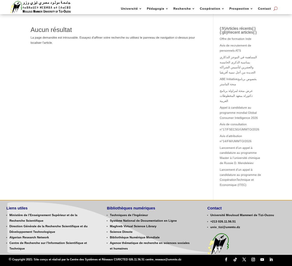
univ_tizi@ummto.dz (225, 227)
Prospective (239, 8)
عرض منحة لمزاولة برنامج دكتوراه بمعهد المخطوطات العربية (236, 96)
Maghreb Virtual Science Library (133, 226)
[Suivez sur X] (244, 259)
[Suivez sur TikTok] (235, 259)
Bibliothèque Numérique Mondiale (135, 237)
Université (129, 8)
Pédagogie (155, 8)
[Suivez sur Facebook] (226, 259)
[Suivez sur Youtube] (262, 259)
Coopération (210, 8)
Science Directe (121, 231)
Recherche (182, 8)
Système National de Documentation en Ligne (143, 220)
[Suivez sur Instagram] (253, 259)
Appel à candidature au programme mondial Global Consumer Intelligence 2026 (239, 113)
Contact (264, 8)
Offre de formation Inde (235, 38)
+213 (213, 221)
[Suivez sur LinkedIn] (271, 259)
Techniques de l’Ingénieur (129, 215)
